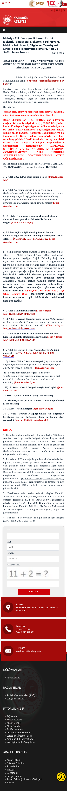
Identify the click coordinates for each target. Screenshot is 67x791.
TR (64, 10)
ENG (58, 10)
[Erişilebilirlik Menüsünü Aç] (61, 776)
